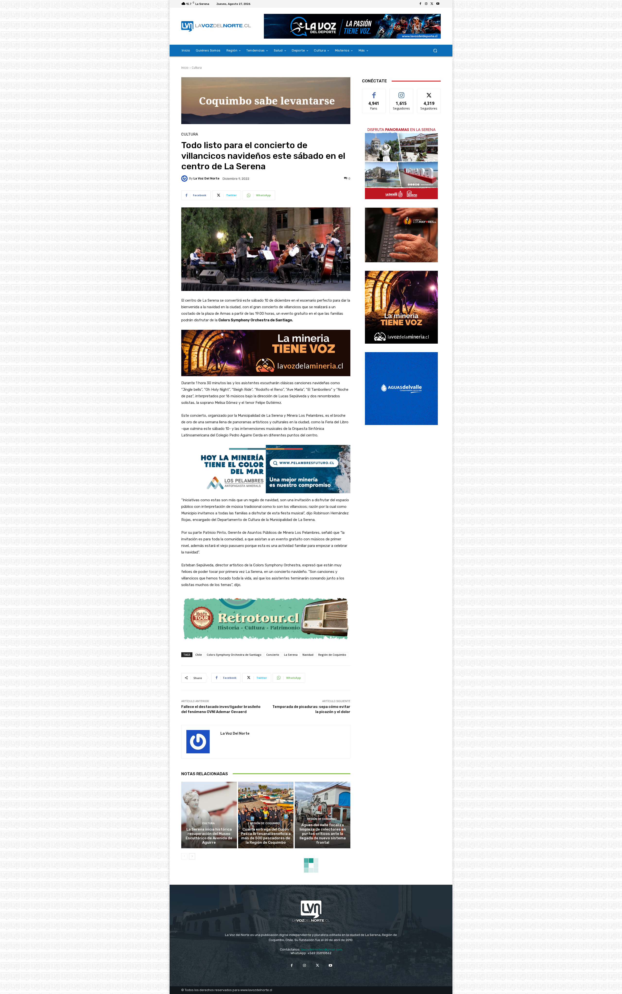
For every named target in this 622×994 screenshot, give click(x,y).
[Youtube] (438, 4)
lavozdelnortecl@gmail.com (321, 949)
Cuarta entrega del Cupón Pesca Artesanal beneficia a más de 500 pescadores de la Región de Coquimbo (266, 836)
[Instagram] (426, 4)
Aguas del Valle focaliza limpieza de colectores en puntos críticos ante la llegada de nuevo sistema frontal (323, 834)
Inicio (185, 68)
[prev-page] (184, 856)
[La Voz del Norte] (185, 178)
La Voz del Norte (206, 178)
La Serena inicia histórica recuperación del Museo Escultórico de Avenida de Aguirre (209, 836)
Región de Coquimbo (332, 654)
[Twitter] (432, 4)
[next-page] (192, 856)
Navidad (307, 654)
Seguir (401, 92)
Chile (198, 654)
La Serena (291, 654)
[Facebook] (420, 4)
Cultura (197, 68)
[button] (435, 50)
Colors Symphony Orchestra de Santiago (234, 654)
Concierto (272, 654)
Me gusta (374, 92)
